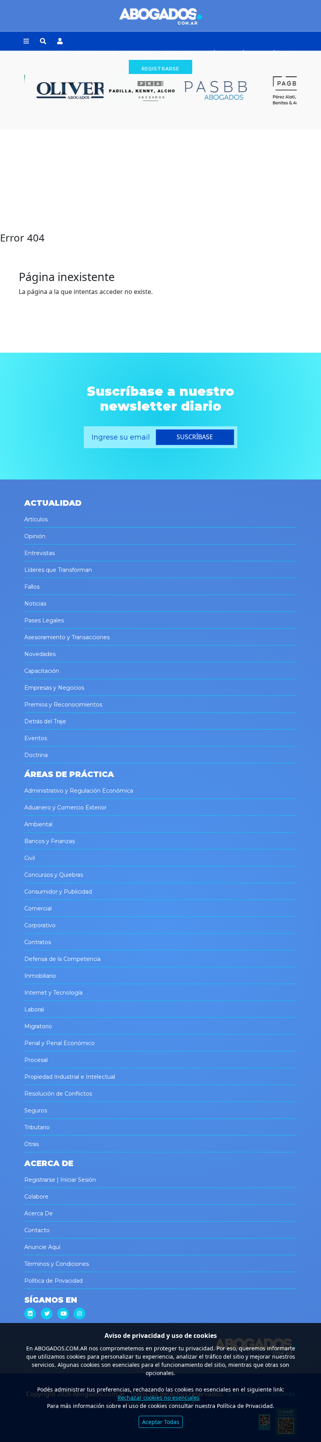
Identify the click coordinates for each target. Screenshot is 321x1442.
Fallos (32, 586)
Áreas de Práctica (266, 52)
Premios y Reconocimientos (63, 704)
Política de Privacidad (53, 1280)
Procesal (36, 1059)
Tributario (37, 1127)
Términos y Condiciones (56, 1263)
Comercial (38, 908)
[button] (26, 41)
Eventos (35, 738)
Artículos (36, 519)
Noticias (35, 603)
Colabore (36, 1196)
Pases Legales (44, 620)
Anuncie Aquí (42, 1247)
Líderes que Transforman (58, 569)
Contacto (37, 1230)
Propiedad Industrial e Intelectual (69, 1076)
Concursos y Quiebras (53, 874)
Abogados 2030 (96, 52)
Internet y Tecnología (53, 992)
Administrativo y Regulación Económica (78, 790)
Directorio (180, 52)
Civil (29, 858)
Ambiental (38, 824)
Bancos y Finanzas (49, 841)
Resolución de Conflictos (58, 1093)
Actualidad (42, 52)
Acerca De (38, 1213)
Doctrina (36, 755)
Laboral (34, 1009)
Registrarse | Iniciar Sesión (60, 1179)
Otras (31, 1144)
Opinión (34, 536)
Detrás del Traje (45, 721)
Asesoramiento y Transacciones (67, 637)
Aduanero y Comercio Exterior (65, 807)
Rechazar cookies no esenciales (158, 1397)
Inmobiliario (40, 975)
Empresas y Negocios (54, 687)
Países (216, 52)
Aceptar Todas (160, 1422)
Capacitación (41, 670)
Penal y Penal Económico (59, 1043)
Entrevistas (39, 553)
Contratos (37, 942)
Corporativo (40, 925)
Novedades (40, 654)
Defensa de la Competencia (62, 959)
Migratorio (38, 1026)
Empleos (141, 52)
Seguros (35, 1110)
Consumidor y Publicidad (58, 891)
